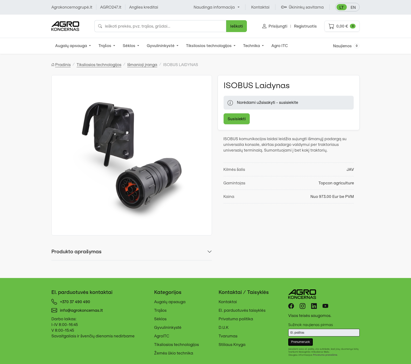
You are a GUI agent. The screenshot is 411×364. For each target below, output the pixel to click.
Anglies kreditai (143, 7)
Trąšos (105, 45)
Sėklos (129, 45)
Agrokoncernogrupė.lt (71, 7)
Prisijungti (278, 26)
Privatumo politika (236, 318)
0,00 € (345, 26)
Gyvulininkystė (161, 45)
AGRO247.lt (110, 7)
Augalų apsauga (71, 45)
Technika (252, 45)
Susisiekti (237, 118)
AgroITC (161, 336)
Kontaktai (228, 301)
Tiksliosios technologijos (209, 45)
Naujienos (345, 45)
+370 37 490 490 (75, 301)
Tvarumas (228, 336)
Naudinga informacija (214, 7)
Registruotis (305, 26)
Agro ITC (279, 45)
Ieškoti (236, 26)
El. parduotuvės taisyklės (242, 310)
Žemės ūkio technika (173, 353)
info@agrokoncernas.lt (81, 310)
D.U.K (224, 327)
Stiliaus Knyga (232, 344)
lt (341, 7)
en (353, 7)
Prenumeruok (300, 342)
